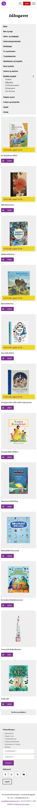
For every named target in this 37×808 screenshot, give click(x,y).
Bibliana (7, 747)
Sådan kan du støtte (22, 804)
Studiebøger (7, 46)
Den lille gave (10, 91)
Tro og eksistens (9, 51)
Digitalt (5, 107)
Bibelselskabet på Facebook (5, 774)
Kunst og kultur (8, 66)
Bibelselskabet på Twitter (17, 774)
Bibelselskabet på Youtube (23, 774)
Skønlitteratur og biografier (12, 61)
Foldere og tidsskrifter (11, 102)
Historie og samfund (10, 71)
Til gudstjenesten (9, 56)
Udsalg (5, 112)
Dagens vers (9, 736)
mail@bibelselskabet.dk (10, 801)
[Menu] (33, 3)
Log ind (7, 781)
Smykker (8, 79)
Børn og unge (8, 31)
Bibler (5, 26)
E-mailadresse (10, 751)
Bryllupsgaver (10, 88)
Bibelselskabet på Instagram (11, 774)
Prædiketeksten (10, 739)
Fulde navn (9, 757)
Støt (27, 3)
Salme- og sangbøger (11, 36)
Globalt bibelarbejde (12, 742)
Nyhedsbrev (9, 733)
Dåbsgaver (9, 82)
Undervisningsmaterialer (12, 41)
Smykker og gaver (9, 76)
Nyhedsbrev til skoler (12, 744)
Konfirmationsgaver (12, 85)
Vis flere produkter (18, 712)
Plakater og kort (9, 97)
